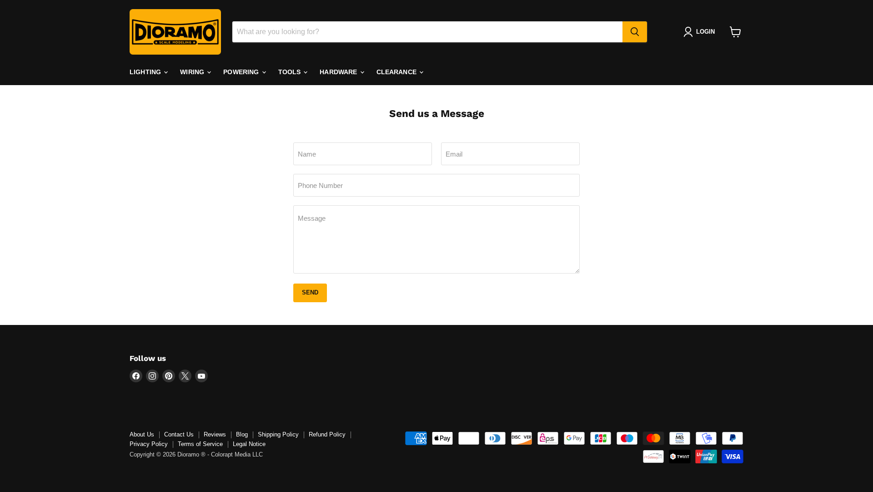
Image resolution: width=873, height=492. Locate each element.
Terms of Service (200, 444)
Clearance (397, 72)
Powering (242, 72)
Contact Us (179, 434)
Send (310, 292)
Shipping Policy (278, 434)
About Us (142, 434)
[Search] (634, 31)
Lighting (146, 72)
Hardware (339, 72)
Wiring (193, 72)
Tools (290, 72)
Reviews (215, 434)
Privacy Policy (149, 444)
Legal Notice (249, 444)
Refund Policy (327, 434)
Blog (242, 434)
